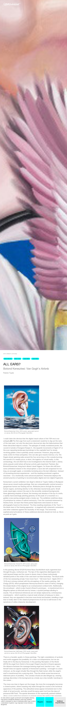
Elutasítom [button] (49, 702)
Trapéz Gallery (35, 358)
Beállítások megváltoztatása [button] (59, 701)
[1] (11, 441)
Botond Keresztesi (8, 358)
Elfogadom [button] (40, 702)
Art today (14, 353)
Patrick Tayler (17, 358)
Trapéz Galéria (26, 358)
